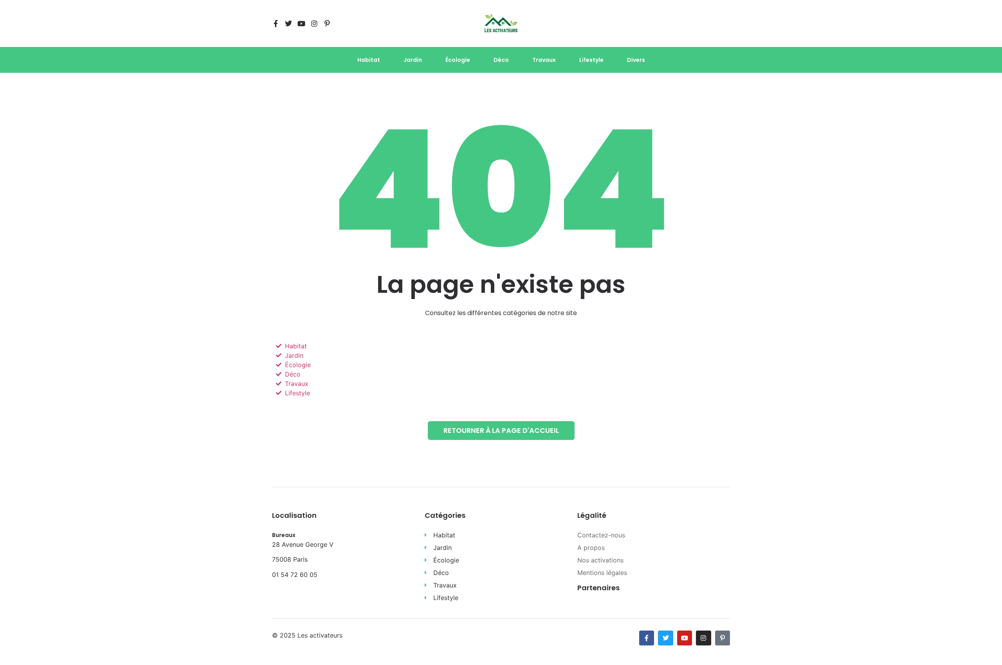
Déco (501, 60)
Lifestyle (591, 60)
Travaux (544, 60)
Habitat (368, 60)
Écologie (457, 60)
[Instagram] (314, 23)
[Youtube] (301, 23)
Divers (636, 60)
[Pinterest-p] (327, 23)
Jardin (413, 60)
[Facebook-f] (275, 23)
